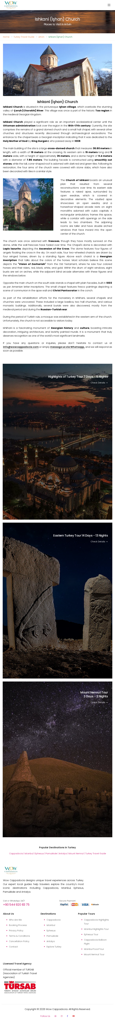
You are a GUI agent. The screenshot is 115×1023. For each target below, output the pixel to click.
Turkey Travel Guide (24, 36)
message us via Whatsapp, (67, 347)
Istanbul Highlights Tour (96, 929)
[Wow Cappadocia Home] (11, 5)
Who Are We (15, 919)
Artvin (41, 36)
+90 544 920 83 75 (16, 904)
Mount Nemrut (76, 853)
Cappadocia (16, 853)
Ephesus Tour (91, 934)
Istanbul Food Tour (94, 949)
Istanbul (29, 853)
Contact (13, 946)
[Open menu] (109, 5)
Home (6, 36)
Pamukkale (51, 853)
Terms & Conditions (19, 935)
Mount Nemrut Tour (94, 694)
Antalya (63, 853)
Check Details (98, 382)
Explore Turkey (54, 946)
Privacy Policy (16, 930)
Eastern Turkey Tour (80, 535)
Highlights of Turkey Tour (78, 377)
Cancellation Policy (19, 941)
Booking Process (18, 925)
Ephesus (39, 853)
